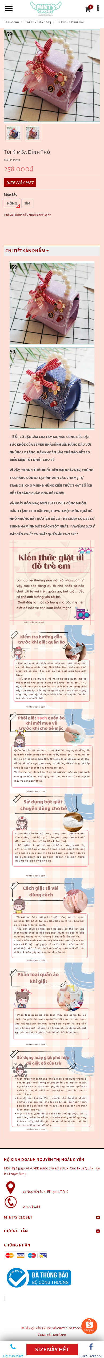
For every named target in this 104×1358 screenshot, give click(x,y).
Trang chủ (11, 22)
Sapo (62, 1335)
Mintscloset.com (69, 1328)
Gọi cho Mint (13, 1354)
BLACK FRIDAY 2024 (37, 22)
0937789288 (32, 1206)
